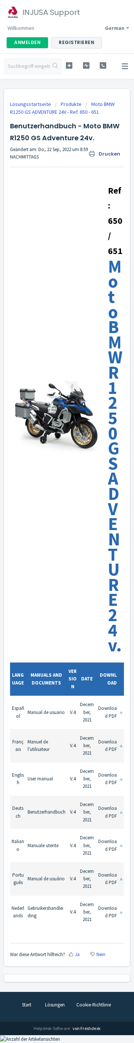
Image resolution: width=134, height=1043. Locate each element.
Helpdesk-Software (52, 1028)
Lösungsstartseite (31, 104)
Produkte (71, 104)
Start (26, 1005)
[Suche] (55, 66)
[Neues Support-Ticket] (69, 65)
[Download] (53, 529)
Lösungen (55, 1005)
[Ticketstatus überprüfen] (86, 65)
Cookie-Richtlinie (93, 1005)
